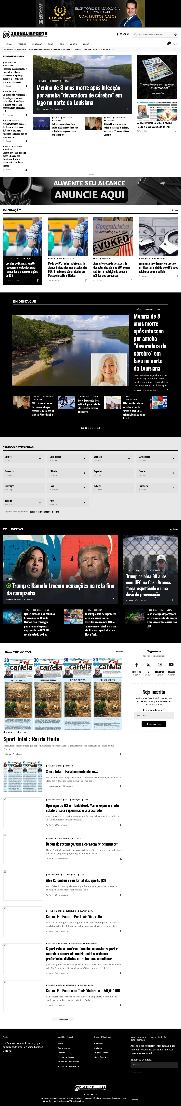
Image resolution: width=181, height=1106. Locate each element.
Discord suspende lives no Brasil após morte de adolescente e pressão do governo (88, 406)
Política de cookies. (76, 1101)
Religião (168, 123)
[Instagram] (128, 34)
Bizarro (8, 456)
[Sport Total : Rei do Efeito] (63, 694)
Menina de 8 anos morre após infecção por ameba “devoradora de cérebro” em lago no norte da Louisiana (79, 95)
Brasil (7, 146)
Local (14, 91)
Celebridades (121, 118)
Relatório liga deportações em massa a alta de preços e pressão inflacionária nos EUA (162, 620)
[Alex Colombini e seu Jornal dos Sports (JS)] (23, 885)
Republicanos (154, 570)
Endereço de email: (154, 710)
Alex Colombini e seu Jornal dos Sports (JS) (76, 880)
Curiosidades (144, 456)
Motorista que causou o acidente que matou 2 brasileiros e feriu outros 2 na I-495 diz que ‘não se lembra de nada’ (72, 49)
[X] (121, 34)
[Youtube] (171, 668)
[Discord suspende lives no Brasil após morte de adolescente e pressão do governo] (66, 402)
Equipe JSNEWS (15, 600)
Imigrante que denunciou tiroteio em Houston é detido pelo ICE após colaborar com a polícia (158, 267)
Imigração (16, 120)
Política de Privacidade (52, 1101)
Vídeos (52, 500)
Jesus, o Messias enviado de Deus (153, 127)
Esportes (98, 471)
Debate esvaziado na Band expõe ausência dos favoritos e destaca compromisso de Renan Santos (14, 159)
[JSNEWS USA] (25, 35)
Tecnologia (84, 397)
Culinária (98, 456)
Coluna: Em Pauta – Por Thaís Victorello (74, 916)
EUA (6, 91)
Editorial (53, 471)
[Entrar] (163, 44)
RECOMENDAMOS (18, 652)
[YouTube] (125, 34)
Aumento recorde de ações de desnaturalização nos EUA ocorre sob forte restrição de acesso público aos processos (15, 130)
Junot (45, 109)
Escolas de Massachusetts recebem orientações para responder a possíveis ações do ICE (22, 269)
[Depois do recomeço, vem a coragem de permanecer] (23, 849)
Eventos (142, 471)
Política (8, 149)
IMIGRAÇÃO (12, 210)
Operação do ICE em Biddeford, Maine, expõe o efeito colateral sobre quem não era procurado (82, 807)
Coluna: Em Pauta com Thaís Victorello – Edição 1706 (83, 990)
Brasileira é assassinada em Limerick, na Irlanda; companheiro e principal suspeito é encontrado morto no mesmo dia (15, 75)
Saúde (42, 81)
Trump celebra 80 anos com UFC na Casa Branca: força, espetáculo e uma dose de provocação (148, 585)
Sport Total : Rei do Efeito (31, 738)
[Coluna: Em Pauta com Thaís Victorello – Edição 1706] (23, 995)
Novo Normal (91, 943)
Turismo (8, 500)
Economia (9, 471)
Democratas (140, 570)
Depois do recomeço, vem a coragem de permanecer (82, 844)
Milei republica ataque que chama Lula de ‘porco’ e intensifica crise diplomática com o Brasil (134, 410)
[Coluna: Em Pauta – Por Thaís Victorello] (23, 921)
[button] (175, 49)
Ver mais (119, 651)
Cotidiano (9, 65)
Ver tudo (175, 210)
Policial (97, 486)
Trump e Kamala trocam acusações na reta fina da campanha (60, 589)
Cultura (77, 838)
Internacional (11, 62)
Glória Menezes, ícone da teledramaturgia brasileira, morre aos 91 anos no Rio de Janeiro (116, 129)
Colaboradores (146, 123)
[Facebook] (117, 34)
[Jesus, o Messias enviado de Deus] (157, 111)
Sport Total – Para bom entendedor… (72, 771)
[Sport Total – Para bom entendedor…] (23, 776)
